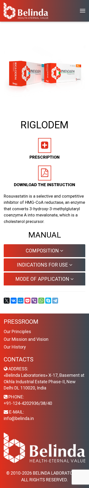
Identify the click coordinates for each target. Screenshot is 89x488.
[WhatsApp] (41, 301)
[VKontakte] (14, 301)
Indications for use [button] (43, 265)
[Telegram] (55, 301)
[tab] (44, 250)
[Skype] (48, 301)
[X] (7, 301)
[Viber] (34, 301)
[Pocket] (27, 301)
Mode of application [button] (42, 279)
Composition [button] (43, 251)
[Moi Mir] (20, 301)
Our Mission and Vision (26, 339)
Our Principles (17, 331)
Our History (15, 346)
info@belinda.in (19, 418)
